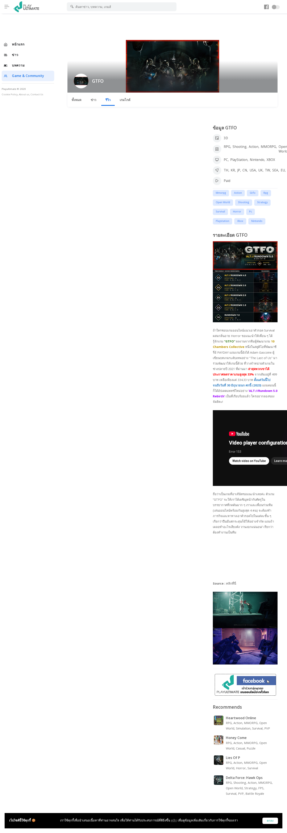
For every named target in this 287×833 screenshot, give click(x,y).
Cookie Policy (10, 94)
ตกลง (270, 820)
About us (24, 94)
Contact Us (36, 94)
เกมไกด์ (125, 100)
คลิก (174, 820)
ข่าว (93, 100)
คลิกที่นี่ (231, 583)
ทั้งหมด (77, 100)
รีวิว (108, 100)
